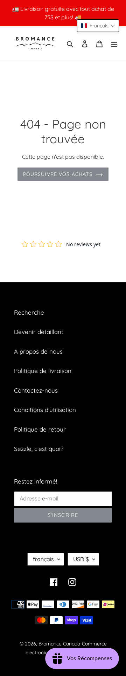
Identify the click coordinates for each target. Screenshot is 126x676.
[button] (98, 26)
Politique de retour (40, 429)
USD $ (81, 559)
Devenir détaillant (38, 331)
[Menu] (114, 43)
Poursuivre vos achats (58, 174)
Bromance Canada (59, 644)
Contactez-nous (36, 390)
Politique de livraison (42, 370)
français (43, 559)
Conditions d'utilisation (45, 409)
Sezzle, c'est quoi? (38, 448)
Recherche (29, 312)
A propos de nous (38, 351)
